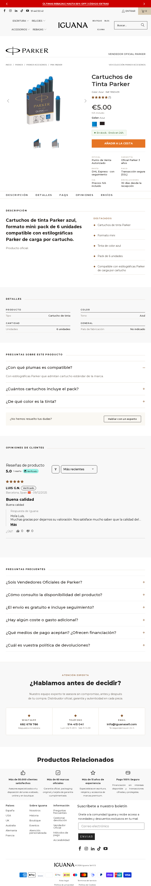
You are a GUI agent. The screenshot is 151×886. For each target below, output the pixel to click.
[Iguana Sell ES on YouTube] (27, 11)
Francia (10, 835)
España (10, 810)
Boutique (35, 820)
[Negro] (102, 124)
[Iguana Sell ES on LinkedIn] (15, 11)
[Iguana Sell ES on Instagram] (10, 11)
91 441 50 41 (37, 11)
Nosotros (34, 810)
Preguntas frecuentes (59, 811)
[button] (21, 21)
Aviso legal (64, 880)
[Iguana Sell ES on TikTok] (21, 11)
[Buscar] (142, 25)
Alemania (11, 830)
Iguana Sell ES (89, 865)
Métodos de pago (60, 833)
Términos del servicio (87, 880)
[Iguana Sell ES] (73, 25)
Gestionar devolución (60, 819)
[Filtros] (55, 469)
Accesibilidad (61, 840)
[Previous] (8, 101)
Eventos (34, 825)
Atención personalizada (37, 831)
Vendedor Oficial (59, 826)
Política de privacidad (64, 885)
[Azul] (94, 124)
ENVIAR (86, 836)
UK (7, 820)
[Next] (85, 101)
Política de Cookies (87, 885)
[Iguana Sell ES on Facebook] (4, 11)
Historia (33, 815)
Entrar (130, 11)
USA (8, 815)
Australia (11, 825)
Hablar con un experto (122, 419)
